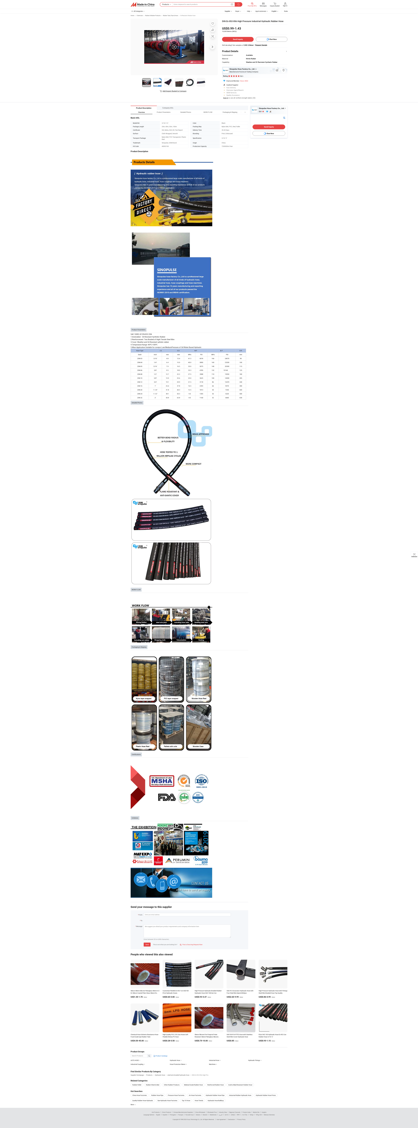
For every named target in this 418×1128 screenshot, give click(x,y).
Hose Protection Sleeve (177, 1064)
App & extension (260, 11)
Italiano (198, 1115)
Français (180, 1115)
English (158, 1115)
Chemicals (140, 15)
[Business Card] (284, 117)
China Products (166, 1112)
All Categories (138, 11)
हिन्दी (238, 1115)
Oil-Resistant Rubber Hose (187, 15)
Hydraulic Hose (175, 1060)
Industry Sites (223, 1112)
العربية (220, 1115)
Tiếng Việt (259, 1115)
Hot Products (156, 1112)
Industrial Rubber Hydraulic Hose (240, 1095)
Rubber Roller (136, 1085)
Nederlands (213, 1115)
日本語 (233, 1115)
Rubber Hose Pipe (157, 1095)
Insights (264, 1112)
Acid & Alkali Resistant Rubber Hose (240, 1085)
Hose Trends (199, 1100)
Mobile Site (256, 1112)
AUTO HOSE (135, 1060)
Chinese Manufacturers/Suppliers (183, 1112)
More (132, 1104)
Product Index (247, 1112)
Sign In (225, 98)
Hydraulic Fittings (254, 1060)
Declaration (231, 1119)
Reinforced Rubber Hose (215, 1085)
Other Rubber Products (172, 1085)
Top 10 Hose (186, 1100)
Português (173, 1115)
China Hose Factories (139, 1095)
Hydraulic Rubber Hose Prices (266, 1095)
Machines (212, 1064)
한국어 (227, 1115)
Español (165, 1115)
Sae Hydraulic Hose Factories (167, 1100)
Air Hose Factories (195, 1095)
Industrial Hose (214, 1060)
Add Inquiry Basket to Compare (174, 91)
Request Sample (261, 45)
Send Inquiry (238, 39)
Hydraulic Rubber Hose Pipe (215, 1095)
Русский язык (189, 1115)
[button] (241, 112)
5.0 (260, 111)
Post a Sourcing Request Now (191, 944)
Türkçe (251, 1115)
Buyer (237, 11)
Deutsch (205, 1115)
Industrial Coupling (137, 1064)
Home (132, 15)
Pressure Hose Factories (176, 1095)
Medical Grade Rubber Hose (193, 1085)
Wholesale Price (212, 1112)
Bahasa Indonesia (269, 1115)
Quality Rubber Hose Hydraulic (142, 1100)
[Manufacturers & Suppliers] (142, 4)
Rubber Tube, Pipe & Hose (170, 15)
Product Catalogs (161, 1056)
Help (248, 11)
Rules (286, 11)
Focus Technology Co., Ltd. (195, 1119)
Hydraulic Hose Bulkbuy (216, 1100)
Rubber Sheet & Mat (152, 1085)
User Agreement (221, 1119)
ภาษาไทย (244, 1115)
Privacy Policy (241, 1119)
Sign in (285, 6)
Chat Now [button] (273, 39)
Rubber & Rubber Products (153, 15)
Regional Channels (234, 1112)
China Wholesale (200, 1112)
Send (147, 944)
